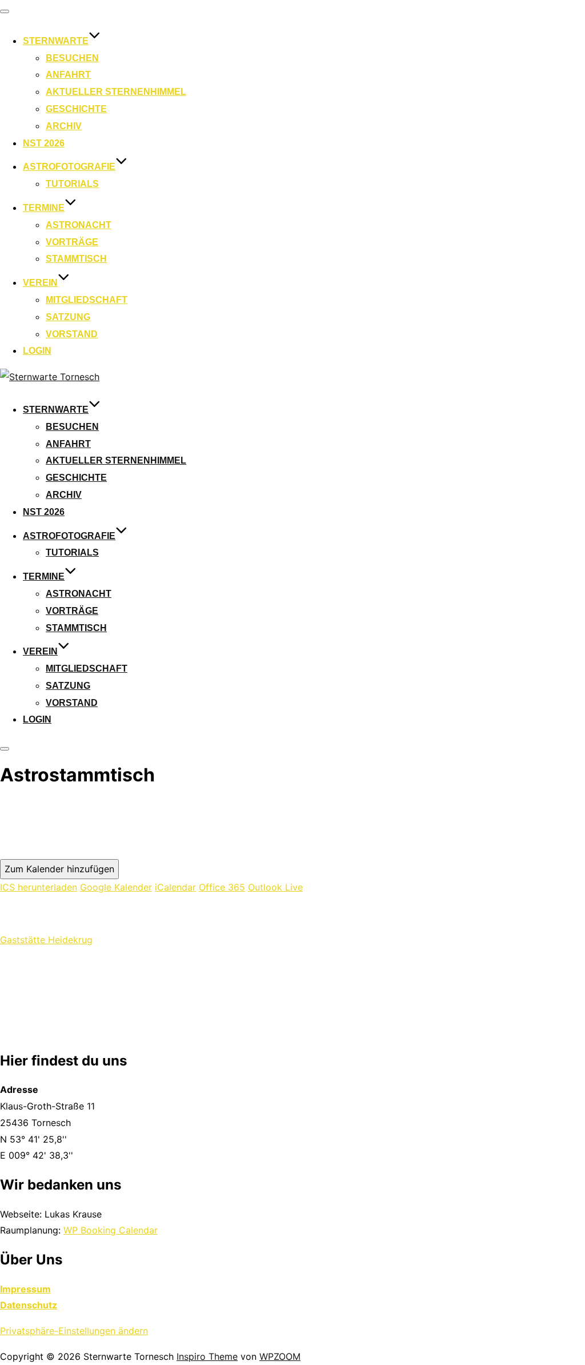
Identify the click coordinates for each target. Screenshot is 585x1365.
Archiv (64, 126)
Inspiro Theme (207, 1356)
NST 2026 (44, 143)
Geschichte (76, 109)
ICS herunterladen (38, 887)
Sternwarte (56, 41)
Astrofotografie (69, 166)
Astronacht (78, 225)
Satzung (68, 317)
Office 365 (222, 887)
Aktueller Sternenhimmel (116, 92)
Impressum (25, 1289)
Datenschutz (28, 1305)
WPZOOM (279, 1356)
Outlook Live (275, 887)
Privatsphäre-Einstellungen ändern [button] (74, 1330)
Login (37, 351)
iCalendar (175, 887)
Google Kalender (116, 887)
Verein (40, 283)
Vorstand (72, 334)
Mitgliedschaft (86, 300)
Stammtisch (76, 259)
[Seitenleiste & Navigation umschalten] (4, 749)
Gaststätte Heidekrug (46, 939)
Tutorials (72, 184)
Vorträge (72, 242)
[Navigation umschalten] (4, 11)
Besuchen (72, 58)
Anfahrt (68, 74)
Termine (44, 208)
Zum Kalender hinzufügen (59, 869)
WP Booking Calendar (110, 1230)
